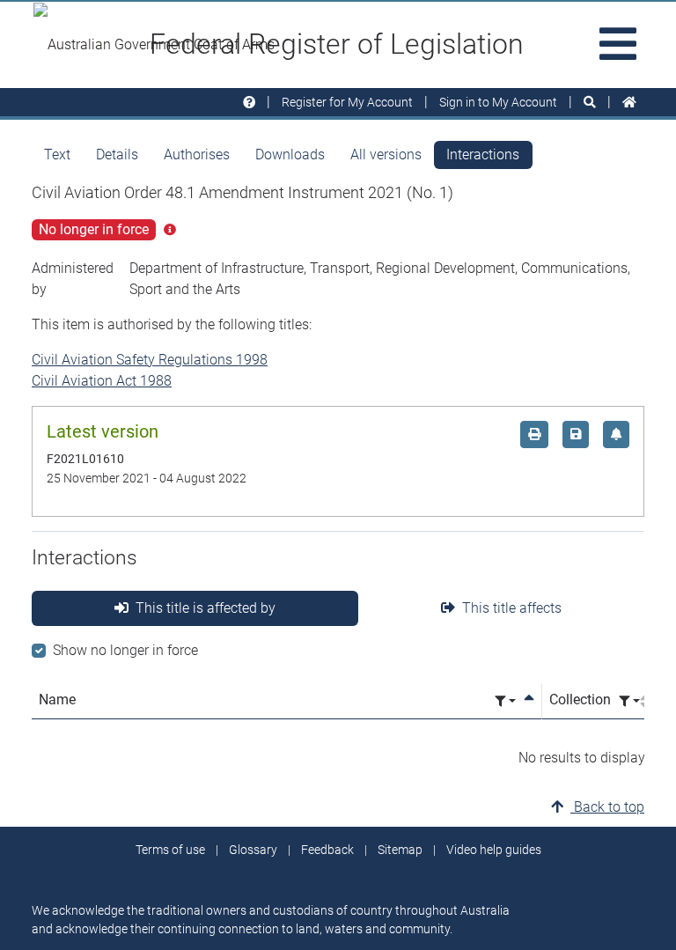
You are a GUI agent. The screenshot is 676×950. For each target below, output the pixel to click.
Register (347, 102)
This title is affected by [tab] (206, 608)
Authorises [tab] (197, 154)
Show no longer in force (125, 650)
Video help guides (493, 850)
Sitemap (400, 850)
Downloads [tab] (290, 154)
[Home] (629, 102)
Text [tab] (57, 154)
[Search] (590, 102)
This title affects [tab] (512, 608)
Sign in (498, 102)
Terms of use (170, 850)
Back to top (607, 807)
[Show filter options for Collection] (629, 701)
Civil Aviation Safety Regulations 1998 (150, 359)
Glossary (253, 850)
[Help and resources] (249, 102)
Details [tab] (117, 154)
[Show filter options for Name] (505, 701)
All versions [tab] (386, 154)
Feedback (327, 850)
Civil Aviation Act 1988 (102, 380)
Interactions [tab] (482, 154)
